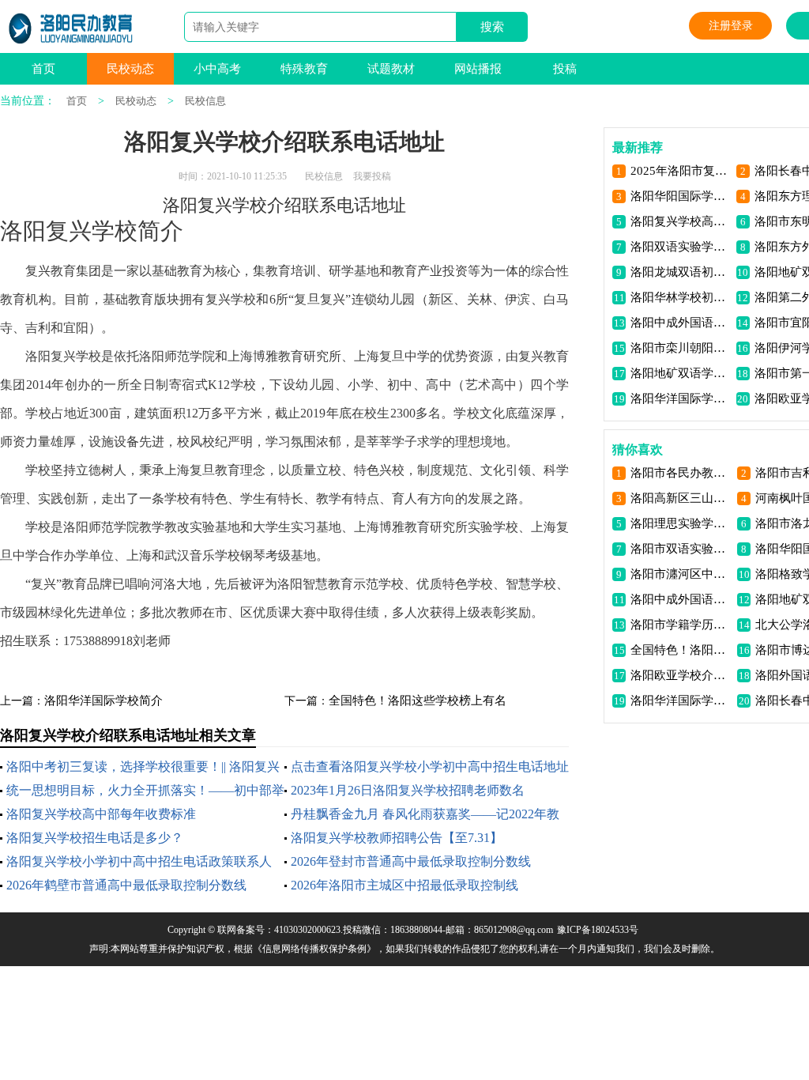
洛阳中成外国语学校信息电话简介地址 (680, 599)
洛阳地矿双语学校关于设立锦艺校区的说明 (680, 373)
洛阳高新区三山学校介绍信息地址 (680, 498)
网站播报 (478, 68)
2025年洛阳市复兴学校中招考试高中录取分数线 (680, 170)
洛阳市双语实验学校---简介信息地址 (680, 548)
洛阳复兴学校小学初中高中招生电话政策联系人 (139, 861)
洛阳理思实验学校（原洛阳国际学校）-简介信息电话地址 (680, 523)
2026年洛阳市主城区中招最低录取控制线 (404, 885)
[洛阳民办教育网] (71, 28)
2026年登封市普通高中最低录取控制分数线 (411, 861)
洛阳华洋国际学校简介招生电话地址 (680, 398)
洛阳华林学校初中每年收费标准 (680, 297)
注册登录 (731, 26)
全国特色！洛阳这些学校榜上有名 (417, 700)
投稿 (565, 68)
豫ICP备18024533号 (597, 929)
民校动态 (130, 68)
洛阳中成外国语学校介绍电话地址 (680, 322)
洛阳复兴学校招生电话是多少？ (94, 837)
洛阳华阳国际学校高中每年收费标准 (680, 196)
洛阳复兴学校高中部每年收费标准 (101, 814)
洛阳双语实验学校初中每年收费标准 (680, 246)
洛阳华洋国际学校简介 (103, 700)
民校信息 (205, 101)
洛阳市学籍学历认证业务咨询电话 (680, 624)
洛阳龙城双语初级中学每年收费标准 (680, 272)
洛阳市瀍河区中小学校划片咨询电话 (680, 574)
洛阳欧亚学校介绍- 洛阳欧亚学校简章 (680, 675)
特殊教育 (304, 68)
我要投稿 (372, 176)
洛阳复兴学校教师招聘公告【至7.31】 (396, 837)
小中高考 (217, 68)
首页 (43, 68)
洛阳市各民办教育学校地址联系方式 (680, 472)
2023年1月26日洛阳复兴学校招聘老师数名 (408, 790)
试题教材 (391, 68)
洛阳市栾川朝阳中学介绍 (680, 348)
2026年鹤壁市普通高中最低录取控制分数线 (126, 885)
